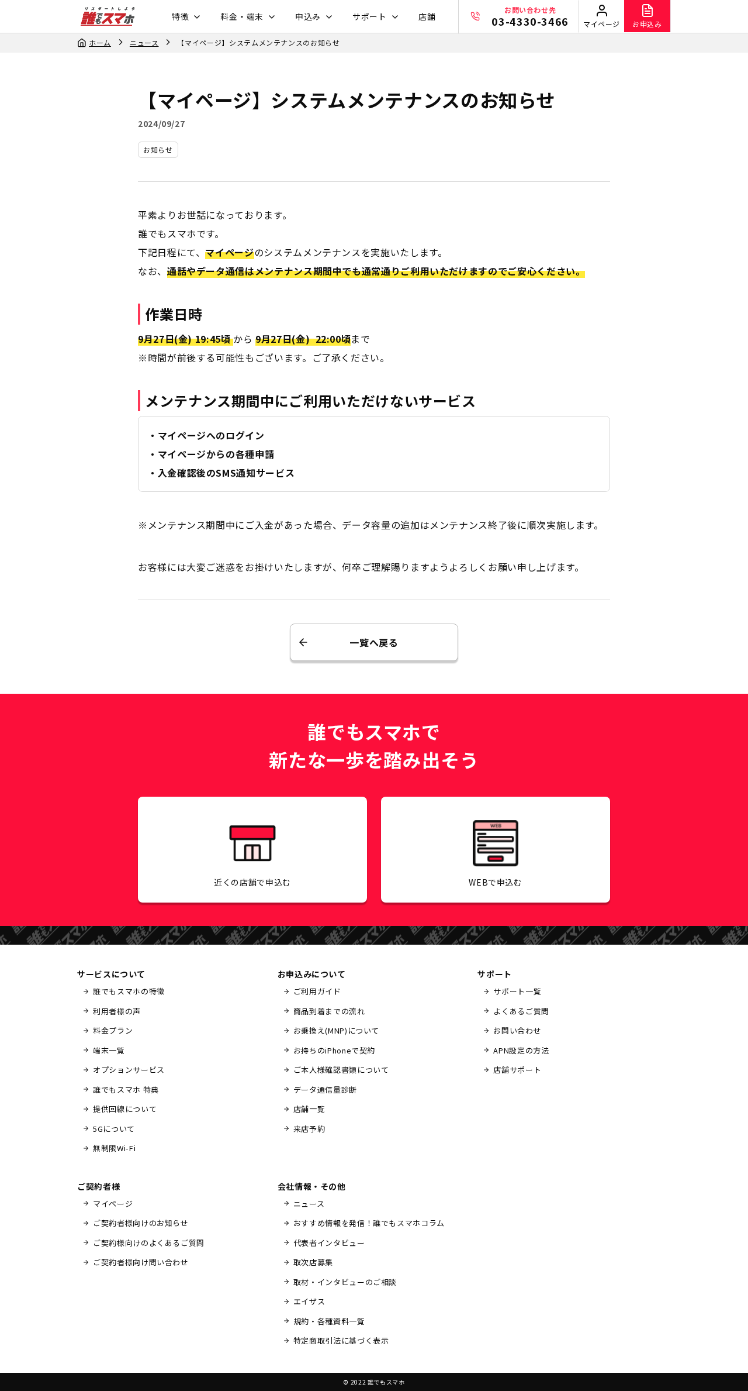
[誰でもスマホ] (107, 16)
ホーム (100, 42)
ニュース (144, 42)
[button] (185, 16)
